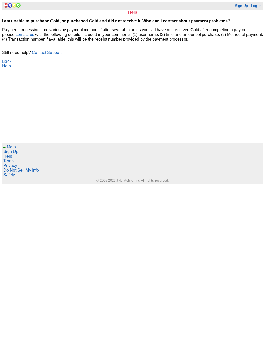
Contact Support (47, 52)
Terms (8, 161)
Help (6, 66)
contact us (25, 34)
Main (9, 147)
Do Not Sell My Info (21, 170)
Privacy (10, 165)
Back (6, 61)
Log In (256, 6)
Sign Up (241, 6)
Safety (9, 175)
